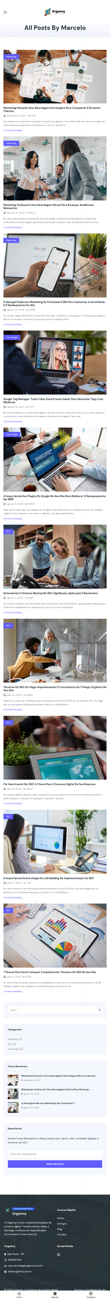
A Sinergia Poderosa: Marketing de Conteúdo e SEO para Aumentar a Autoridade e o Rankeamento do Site (54, 303)
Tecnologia (12, 337)
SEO (8, 531)
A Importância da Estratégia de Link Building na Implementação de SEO (48, 878)
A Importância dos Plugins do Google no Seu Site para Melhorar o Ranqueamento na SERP (54, 497)
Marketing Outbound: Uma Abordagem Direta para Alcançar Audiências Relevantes (48, 206)
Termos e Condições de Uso (90, 1289)
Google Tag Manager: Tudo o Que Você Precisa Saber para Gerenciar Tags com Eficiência (53, 400)
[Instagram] (58, 1254)
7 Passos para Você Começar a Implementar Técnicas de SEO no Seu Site (49, 972)
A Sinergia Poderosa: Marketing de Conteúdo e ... (48, 1103)
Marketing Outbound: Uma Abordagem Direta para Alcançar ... (56, 1089)
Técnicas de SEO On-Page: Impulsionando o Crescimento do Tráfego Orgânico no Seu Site (55, 688)
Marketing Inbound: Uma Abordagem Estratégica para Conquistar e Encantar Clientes (52, 109)
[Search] (99, 1010)
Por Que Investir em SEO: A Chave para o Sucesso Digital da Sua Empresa (49, 784)
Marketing (11, 56)
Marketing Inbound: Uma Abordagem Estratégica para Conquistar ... (59, 1075)
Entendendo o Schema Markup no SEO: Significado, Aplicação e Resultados (50, 593)
